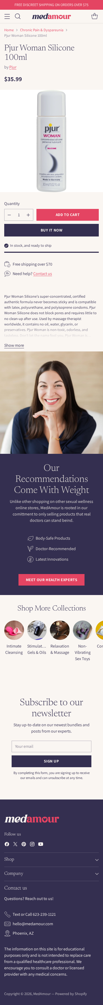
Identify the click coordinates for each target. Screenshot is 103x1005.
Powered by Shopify (71, 993)
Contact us (42, 273)
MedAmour (42, 993)
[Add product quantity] (28, 214)
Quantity (12, 203)
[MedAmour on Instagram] (32, 845)
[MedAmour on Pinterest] (24, 845)
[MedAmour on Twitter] (15, 845)
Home (9, 30)
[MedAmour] (51, 16)
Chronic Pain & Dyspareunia (41, 30)
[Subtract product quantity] (9, 214)
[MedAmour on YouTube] (41, 845)
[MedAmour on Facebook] (7, 845)
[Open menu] (7, 16)
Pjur (12, 67)
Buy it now (52, 230)
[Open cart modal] (94, 16)
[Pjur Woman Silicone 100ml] (51, 141)
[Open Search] (17, 16)
